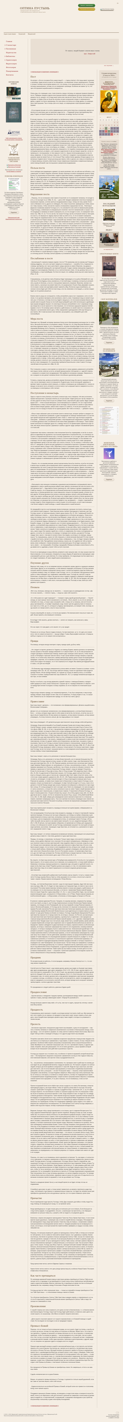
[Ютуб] (23, 15)
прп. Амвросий (89, 54)
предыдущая (36, 72)
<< (31, 72)
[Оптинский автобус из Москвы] (109, 198)
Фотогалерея (11, 67)
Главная (9, 41)
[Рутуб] (26, 15)
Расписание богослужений (87, 9)
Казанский (22, 34)
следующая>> (54, 72)
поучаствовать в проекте (13, 171)
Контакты (10, 75)
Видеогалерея (11, 64)
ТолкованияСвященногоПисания (14, 159)
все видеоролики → (109, 249)
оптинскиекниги (14, 83)
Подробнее (14, 212)
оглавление (45, 72)
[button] (34, 52)
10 (18, 123)
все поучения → (109, 65)
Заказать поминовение (86, 5)
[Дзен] (30, 15)
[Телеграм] (28, 15)
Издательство (11, 53)
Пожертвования (12, 71)
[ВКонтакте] (21, 15)
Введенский (31, 34)
